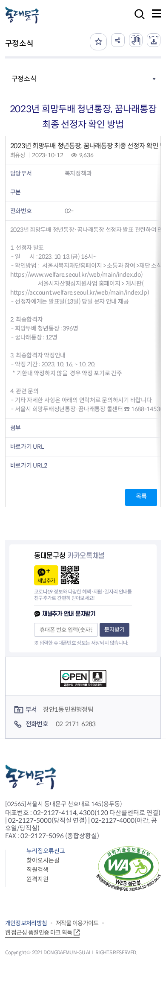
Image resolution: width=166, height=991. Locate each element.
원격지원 (37, 879)
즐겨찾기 (98, 41)
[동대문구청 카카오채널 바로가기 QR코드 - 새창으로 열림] (70, 575)
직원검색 (37, 870)
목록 (141, 496)
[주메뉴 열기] (156, 13)
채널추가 (46, 580)
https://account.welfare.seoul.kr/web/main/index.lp (78, 292)
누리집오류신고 (45, 851)
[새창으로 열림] (136, 40)
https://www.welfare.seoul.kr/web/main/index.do (75, 274)
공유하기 (118, 40)
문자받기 (114, 629)
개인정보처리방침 (26, 923)
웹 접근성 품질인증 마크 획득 (38, 932)
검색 (137, 20)
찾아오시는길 (43, 860)
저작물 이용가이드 (77, 923)
